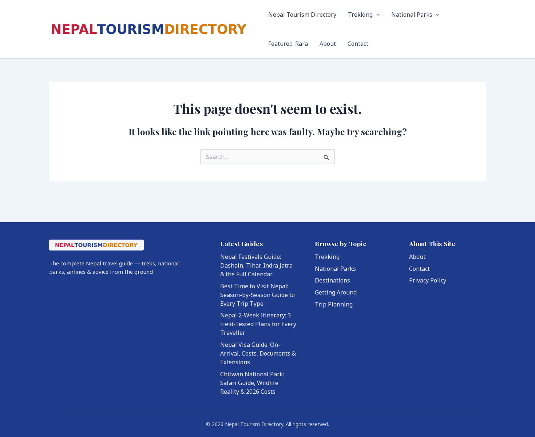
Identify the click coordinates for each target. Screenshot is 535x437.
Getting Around (336, 292)
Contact (358, 44)
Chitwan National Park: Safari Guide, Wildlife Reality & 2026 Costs (252, 383)
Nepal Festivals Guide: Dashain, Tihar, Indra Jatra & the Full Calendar (256, 265)
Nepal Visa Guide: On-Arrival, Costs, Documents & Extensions (258, 353)
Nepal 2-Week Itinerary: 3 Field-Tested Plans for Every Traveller (258, 324)
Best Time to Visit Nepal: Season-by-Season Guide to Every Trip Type (257, 295)
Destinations (332, 280)
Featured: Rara (288, 44)
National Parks (411, 15)
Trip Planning (334, 304)
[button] (376, 14)
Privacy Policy (427, 280)
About (328, 44)
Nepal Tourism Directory (302, 15)
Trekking (360, 15)
